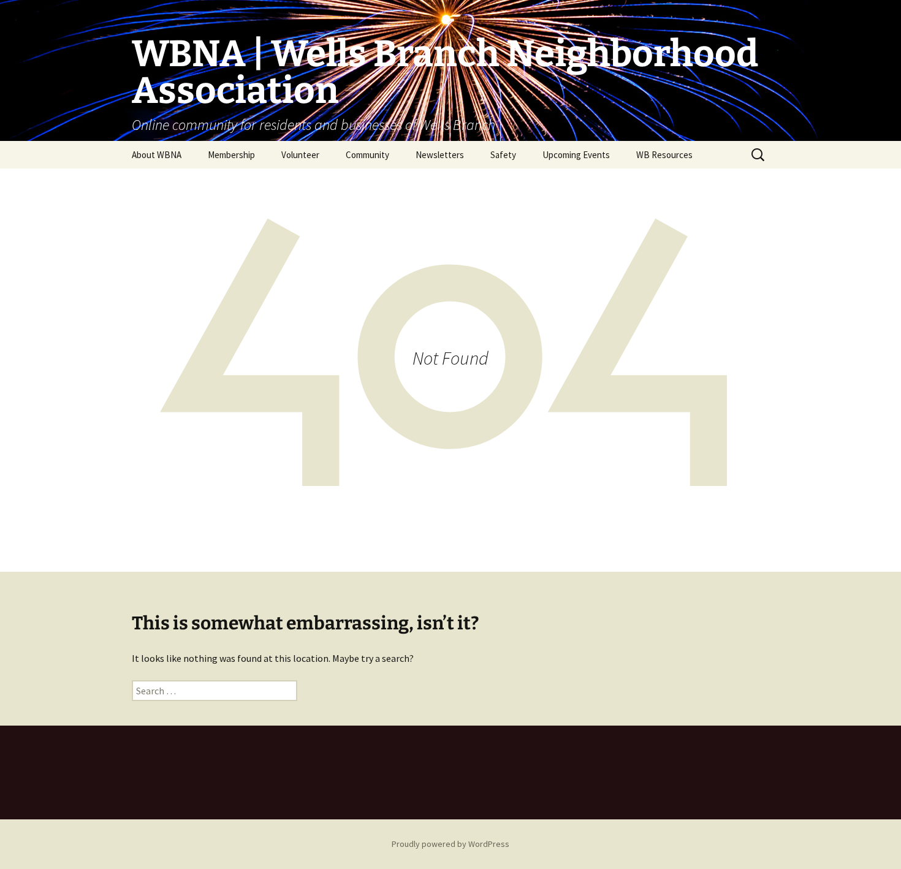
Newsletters (440, 155)
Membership (231, 155)
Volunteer (300, 155)
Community (367, 155)
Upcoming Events (576, 155)
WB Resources (664, 155)
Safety (503, 155)
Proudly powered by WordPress (450, 843)
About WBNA (156, 155)
